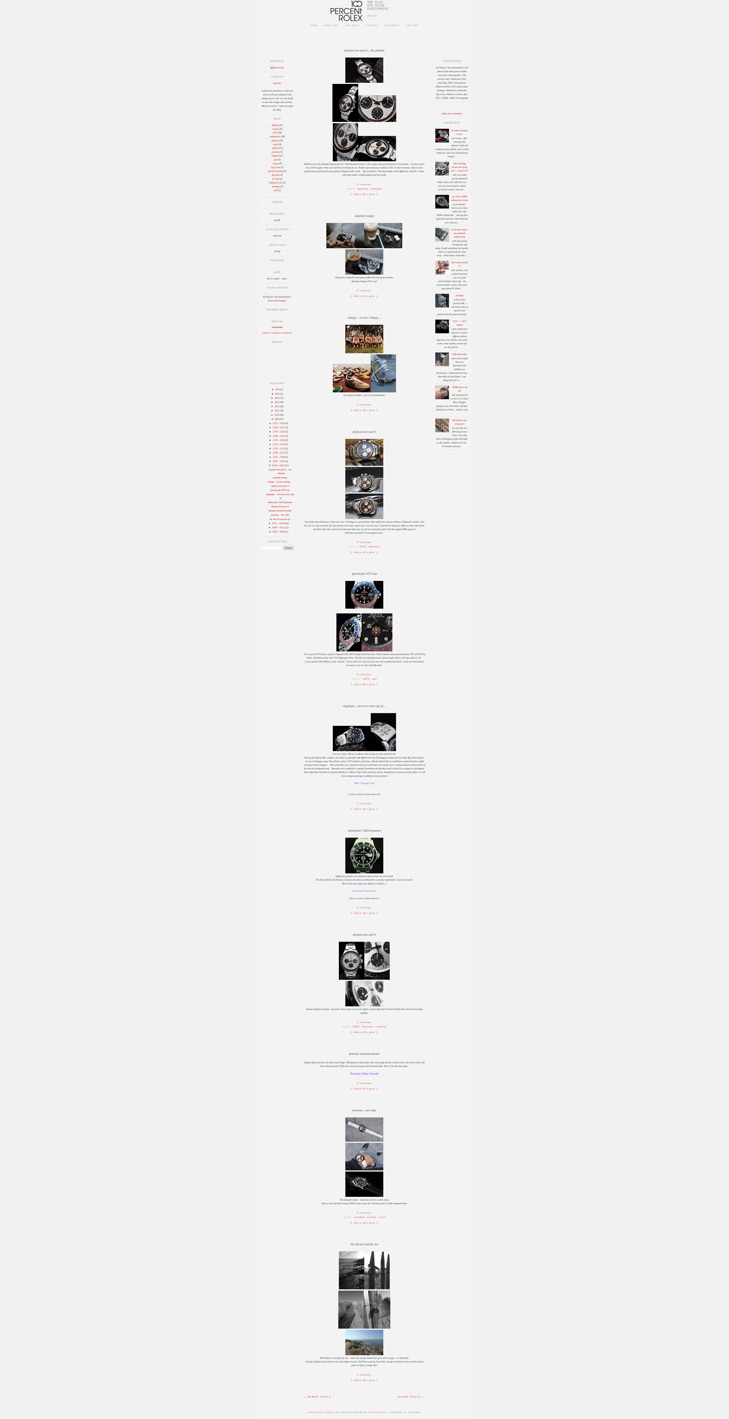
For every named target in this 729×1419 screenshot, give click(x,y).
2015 (277, 394)
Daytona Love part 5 (280, 486)
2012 (277, 406)
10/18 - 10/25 (278, 465)
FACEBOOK (392, 25)
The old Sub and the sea (280, 519)
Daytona (275, 140)
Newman (376, 189)
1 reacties (364, 1375)
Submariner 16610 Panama (279, 502)
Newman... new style (280, 515)
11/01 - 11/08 (279, 457)
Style (275, 144)
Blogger (282, 300)
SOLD (276, 190)
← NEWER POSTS (317, 1397)
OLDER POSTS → (411, 1397)
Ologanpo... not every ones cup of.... (364, 706)
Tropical (275, 155)
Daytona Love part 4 (280, 506)
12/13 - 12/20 (279, 431)
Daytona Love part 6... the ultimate (364, 50)
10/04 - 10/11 (278, 527)
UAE (374, 679)
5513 (275, 132)
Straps (276, 163)
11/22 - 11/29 (279, 444)
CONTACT (372, 25)
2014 (277, 398)
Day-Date (275, 175)
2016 (277, 389)
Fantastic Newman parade (280, 510)
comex (275, 129)
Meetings (276, 186)
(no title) (459, 295)
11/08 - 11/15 (279, 452)
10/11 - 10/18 (278, 523)
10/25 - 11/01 (279, 461)
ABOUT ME (331, 25)
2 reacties (364, 405)
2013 (277, 402)
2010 (277, 415)
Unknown (277, 327)
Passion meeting (275, 171)
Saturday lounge (280, 477)
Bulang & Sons (275, 182)
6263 (363, 546)
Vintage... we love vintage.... (280, 481)
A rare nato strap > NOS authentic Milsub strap (459, 233)
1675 (366, 679)
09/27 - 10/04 (279, 531)
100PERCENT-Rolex (321, 1412)
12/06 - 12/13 (279, 436)
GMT (275, 159)
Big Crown (275, 167)
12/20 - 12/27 (279, 427)
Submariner (275, 136)
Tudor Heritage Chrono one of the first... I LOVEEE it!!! (459, 167)
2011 (277, 410)
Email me (277, 83)
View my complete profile (277, 333)
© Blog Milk (377, 1412)
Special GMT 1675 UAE (280, 490)
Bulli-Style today (459, 354)
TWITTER (412, 25)
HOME (313, 25)
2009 (277, 419)
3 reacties (364, 803)
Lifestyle (275, 125)
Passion (275, 152)
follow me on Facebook (452, 113)
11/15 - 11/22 (279, 448)
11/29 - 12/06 (279, 440)
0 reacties (364, 290)
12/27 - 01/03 (279, 423)
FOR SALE (352, 25)
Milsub (275, 148)
